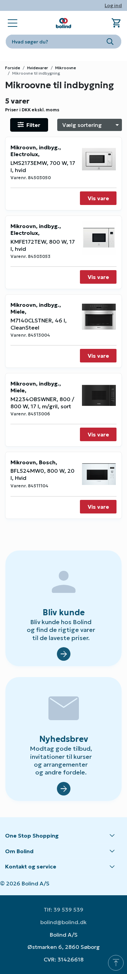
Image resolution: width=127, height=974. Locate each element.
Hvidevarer (37, 67)
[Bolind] (63, 23)
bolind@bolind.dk (63, 922)
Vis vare (98, 198)
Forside (12, 67)
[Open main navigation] (12, 23)
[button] (63, 836)
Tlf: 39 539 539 (63, 909)
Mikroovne (65, 67)
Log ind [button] (113, 5)
